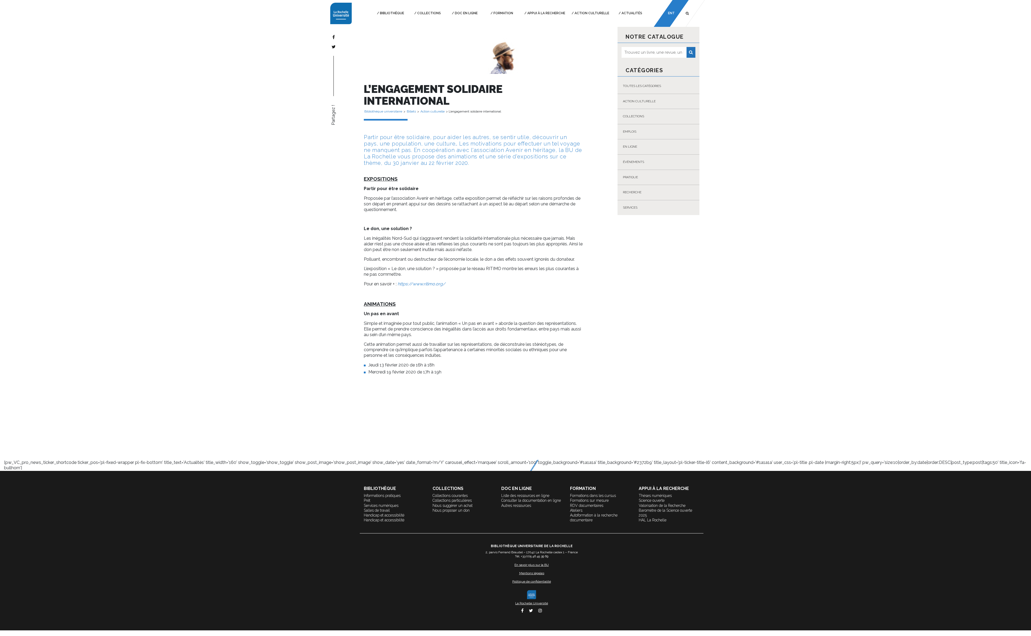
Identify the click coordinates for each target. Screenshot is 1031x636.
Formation (503, 13)
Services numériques (381, 505)
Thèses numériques (655, 495)
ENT (671, 13)
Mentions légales (531, 573)
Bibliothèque (392, 13)
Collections (429, 13)
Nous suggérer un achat (453, 505)
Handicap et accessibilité (384, 515)
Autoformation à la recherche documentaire (594, 517)
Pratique (630, 177)
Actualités (632, 13)
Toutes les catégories (642, 86)
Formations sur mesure (589, 500)
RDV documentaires (586, 505)
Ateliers (576, 510)
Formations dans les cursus (593, 495)
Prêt (367, 500)
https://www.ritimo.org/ (421, 283)
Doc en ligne (466, 13)
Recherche (632, 192)
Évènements (633, 162)
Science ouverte (652, 500)
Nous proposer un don (451, 510)
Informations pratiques (382, 495)
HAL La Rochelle (652, 520)
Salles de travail (377, 510)
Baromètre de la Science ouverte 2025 (665, 512)
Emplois (629, 131)
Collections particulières (452, 500)
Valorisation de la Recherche (662, 505)
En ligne (630, 146)
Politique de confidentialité (531, 581)
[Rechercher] (691, 52)
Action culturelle (592, 13)
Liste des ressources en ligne (525, 495)
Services (630, 207)
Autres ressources (516, 505)
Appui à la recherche (546, 13)
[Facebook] (333, 37)
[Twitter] (333, 46)
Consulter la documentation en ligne (531, 500)
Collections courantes (450, 495)
